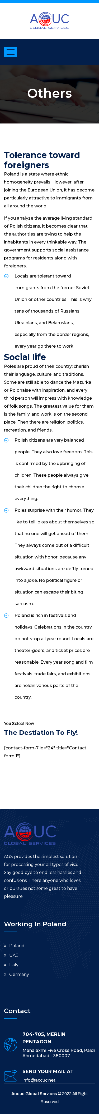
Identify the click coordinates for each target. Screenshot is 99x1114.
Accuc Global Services (34, 1093)
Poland (17, 945)
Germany (19, 974)
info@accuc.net (38, 1080)
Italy (13, 964)
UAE (13, 955)
